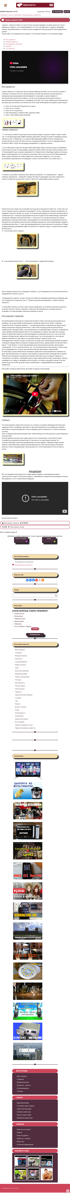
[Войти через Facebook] (33, 580)
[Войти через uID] (27, 580)
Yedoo (11, 527)
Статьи (9, 15)
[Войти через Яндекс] (36, 580)
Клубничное (19, 614)
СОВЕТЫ (19, 1097)
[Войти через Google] (39, 580)
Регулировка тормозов (13, 44)
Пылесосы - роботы (24, 1085)
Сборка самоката (11, 42)
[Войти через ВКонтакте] (30, 580)
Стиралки (20, 1079)
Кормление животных (25, 1118)
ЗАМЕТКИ (20, 1124)
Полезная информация (25, 1144)
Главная (3, 15)
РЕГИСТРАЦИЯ (21, 539)
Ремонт (19, 1132)
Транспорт (18, 15)
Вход (67, 11)
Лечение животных (24, 1112)
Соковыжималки (23, 1088)
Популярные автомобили (24, 562)
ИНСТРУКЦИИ (21, 1071)
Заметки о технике (23, 1138)
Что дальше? (10, 48)
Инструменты (10, 40)
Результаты (35, 634)
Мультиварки (22, 1076)
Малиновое (19, 621)
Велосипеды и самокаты (32, 15)
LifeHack (8, 46)
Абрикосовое (20, 619)
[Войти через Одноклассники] (42, 580)
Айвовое (18, 624)
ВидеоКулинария (23, 1103)
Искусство (20, 1141)
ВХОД (49, 539)
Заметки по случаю (24, 1129)
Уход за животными (24, 1115)
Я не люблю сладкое (23, 626)
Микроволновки (23, 1082)
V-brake (22, 527)
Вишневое (19, 616)
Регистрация (58, 11)
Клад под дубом (22, 1135)
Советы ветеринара (24, 1109)
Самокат (16, 527)
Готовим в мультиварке (25, 1106)
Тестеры (20, 1091)
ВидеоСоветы (29, 5)
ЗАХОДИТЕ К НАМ (21, 1151)
